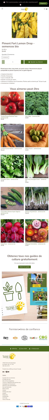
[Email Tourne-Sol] (3, 372)
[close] (47, 3)
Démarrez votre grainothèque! (9, 385)
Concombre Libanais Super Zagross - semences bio (11, 212)
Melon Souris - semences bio (33, 148)
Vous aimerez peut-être (24, 89)
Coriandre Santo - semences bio (9, 179)
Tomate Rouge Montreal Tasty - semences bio (9, 117)
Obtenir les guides (24, 267)
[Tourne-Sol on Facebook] (5, 372)
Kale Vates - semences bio (32, 116)
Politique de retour (6, 391)
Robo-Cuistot (5, 388)
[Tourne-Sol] (24, 9)
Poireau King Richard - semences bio (35, 211)
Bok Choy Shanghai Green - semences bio (35, 180)
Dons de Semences (6, 387)
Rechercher (5, 395)
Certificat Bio (5, 396)
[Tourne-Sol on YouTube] (8, 372)
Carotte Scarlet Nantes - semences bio (11, 148)
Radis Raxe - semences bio (8, 244)
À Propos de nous (6, 379)
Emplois (4, 393)
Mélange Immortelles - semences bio (35, 244)
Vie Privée (4, 398)
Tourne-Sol (26, 403)
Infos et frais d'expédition (8, 381)
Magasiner (43, 3)
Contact (4, 390)
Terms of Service (6, 399)
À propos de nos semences (8, 378)
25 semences (5, 57)
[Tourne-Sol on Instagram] (6, 372)
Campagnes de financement (8, 384)
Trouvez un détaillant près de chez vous (11, 382)
